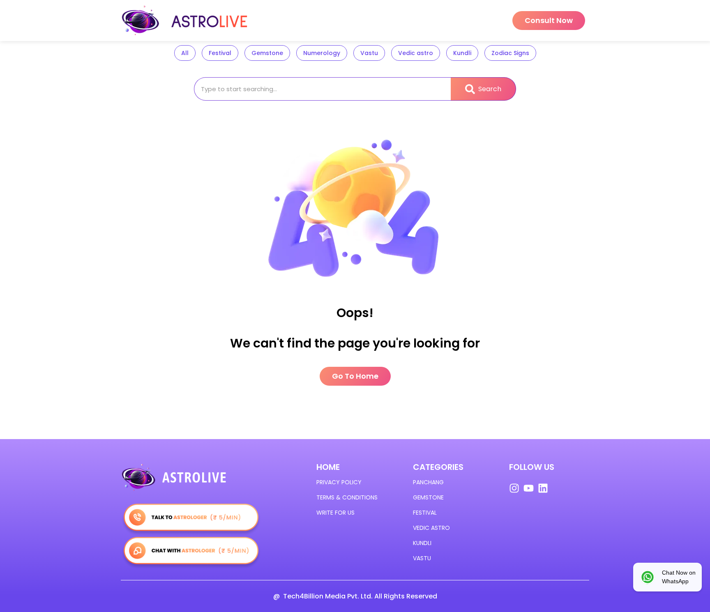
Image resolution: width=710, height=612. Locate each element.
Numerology (321, 53)
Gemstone (267, 53)
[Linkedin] (543, 488)
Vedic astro (415, 53)
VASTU (422, 558)
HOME (328, 467)
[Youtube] (528, 488)
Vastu (369, 53)
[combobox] (322, 89)
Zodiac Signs (510, 53)
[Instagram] (514, 488)
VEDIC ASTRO (431, 528)
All (185, 53)
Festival (220, 53)
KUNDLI (422, 543)
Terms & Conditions (347, 497)
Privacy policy (339, 482)
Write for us (335, 512)
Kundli (462, 53)
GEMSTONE (428, 497)
